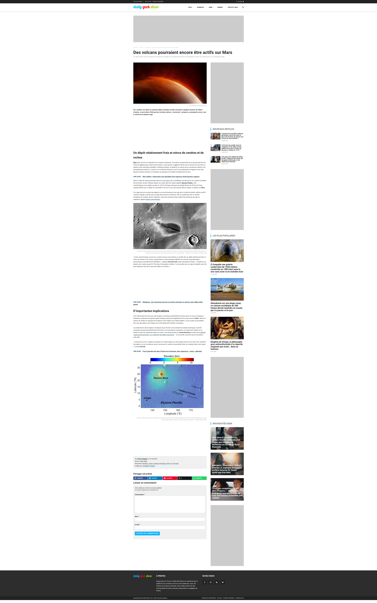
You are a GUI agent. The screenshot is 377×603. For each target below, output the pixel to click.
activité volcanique (159, 463)
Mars (135, 162)
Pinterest (169, 478)
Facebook (140, 478)
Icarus (168, 180)
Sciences (200, 7)
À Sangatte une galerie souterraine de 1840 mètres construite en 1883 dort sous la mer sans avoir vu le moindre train (227, 268)
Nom (137, 516)
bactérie (145, 463)
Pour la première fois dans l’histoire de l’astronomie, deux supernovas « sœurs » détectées (172, 351)
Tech (190, 7)
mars (168, 463)
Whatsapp (199, 478)
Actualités (146, 466)
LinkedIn (154, 478)
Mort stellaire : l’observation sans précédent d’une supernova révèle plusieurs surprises (171, 177)
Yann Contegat (142, 459)
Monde (220, 7)
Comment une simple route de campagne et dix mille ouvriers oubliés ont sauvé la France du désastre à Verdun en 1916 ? (231, 147)
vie (171, 463)
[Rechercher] (243, 7)
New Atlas (143, 461)
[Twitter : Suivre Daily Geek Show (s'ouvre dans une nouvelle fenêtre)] (243, 2)
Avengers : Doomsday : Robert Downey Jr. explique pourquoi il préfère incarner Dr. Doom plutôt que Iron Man (227, 469)
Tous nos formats (137, 1)
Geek (210, 7)
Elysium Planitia (187, 183)
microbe (175, 463)
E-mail (137, 525)
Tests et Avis (148, 1)
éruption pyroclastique (152, 199)
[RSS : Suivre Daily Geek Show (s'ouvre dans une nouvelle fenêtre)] (241, 2)
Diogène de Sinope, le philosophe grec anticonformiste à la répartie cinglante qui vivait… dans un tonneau (227, 345)
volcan (150, 463)
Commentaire (140, 494)
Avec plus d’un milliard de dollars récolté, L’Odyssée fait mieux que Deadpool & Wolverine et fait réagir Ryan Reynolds (232, 159)
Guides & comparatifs (158, 1)
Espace (152, 466)
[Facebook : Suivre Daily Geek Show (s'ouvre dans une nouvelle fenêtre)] (236, 2)
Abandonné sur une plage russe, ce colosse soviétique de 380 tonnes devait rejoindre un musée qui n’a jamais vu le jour (226, 307)
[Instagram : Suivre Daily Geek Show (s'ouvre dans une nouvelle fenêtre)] (238, 2)
